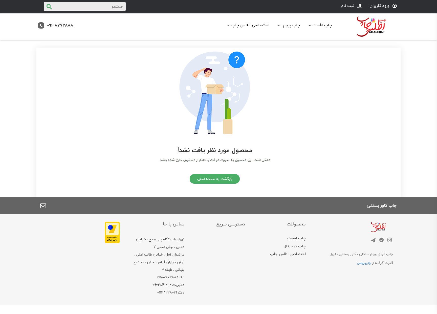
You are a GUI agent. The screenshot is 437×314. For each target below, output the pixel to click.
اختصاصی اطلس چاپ (250, 25)
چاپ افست (296, 238)
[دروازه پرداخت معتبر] (112, 232)
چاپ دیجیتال (295, 246)
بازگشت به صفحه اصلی (214, 179)
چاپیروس (364, 263)
